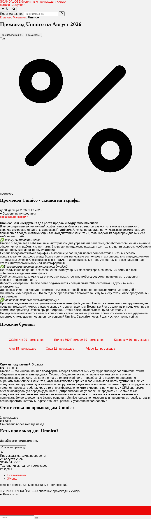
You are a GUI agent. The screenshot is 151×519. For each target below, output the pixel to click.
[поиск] (36, 517)
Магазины (7, 4)
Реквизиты (10, 494)
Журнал (19, 4)
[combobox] (41, 14)
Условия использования (19, 213)
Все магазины (17, 475)
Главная (5, 17)
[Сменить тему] (5, 9)
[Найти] (14, 9)
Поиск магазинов (11, 13)
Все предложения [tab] (12, 35)
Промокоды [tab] (33, 35)
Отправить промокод (13, 447)
